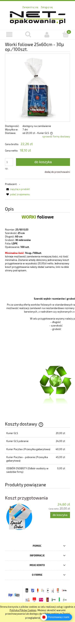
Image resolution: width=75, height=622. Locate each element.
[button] (9, 34)
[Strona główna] (37, 17)
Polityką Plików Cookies (23, 610)
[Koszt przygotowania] (21, 516)
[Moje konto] (47, 34)
